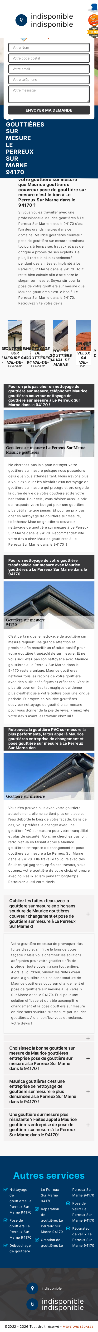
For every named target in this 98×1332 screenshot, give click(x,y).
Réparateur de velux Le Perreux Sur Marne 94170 (83, 1236)
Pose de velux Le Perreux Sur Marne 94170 (83, 1211)
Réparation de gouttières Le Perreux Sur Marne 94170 (52, 1220)
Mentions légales (78, 1326)
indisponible (52, 16)
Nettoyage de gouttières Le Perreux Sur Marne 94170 (21, 1200)
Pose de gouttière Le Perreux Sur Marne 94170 (21, 1228)
